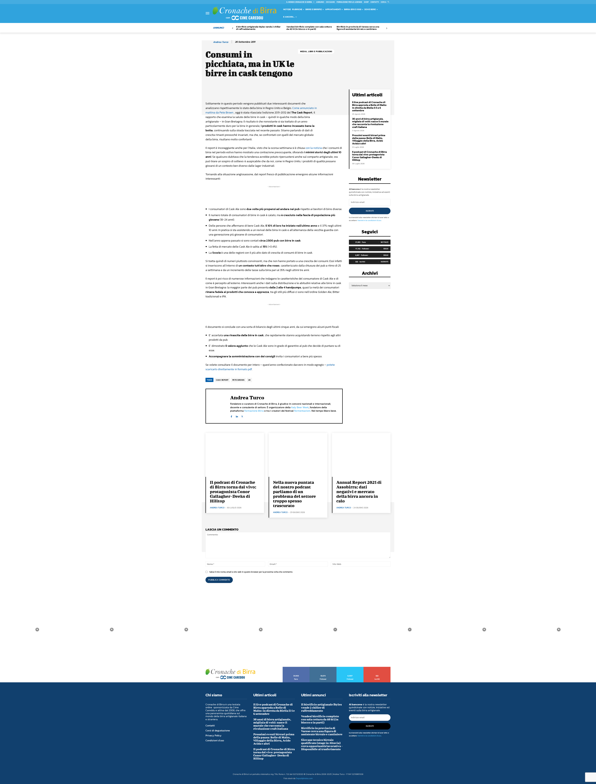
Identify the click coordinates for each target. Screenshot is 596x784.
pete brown (238, 380)
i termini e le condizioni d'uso (369, 220)
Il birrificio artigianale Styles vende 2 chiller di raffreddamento (258, 28)
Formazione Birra (254, 411)
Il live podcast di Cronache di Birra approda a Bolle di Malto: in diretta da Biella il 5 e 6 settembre (369, 106)
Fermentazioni (302, 411)
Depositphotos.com (304, 778)
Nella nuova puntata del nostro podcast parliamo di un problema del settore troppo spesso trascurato (294, 494)
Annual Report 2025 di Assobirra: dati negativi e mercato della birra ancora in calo (359, 491)
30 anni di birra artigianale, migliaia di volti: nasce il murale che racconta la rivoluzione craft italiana (370, 123)
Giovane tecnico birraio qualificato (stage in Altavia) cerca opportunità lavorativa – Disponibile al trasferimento (322, 744)
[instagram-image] (37, 629)
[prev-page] (233, 28)
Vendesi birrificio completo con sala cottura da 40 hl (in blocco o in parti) (309, 28)
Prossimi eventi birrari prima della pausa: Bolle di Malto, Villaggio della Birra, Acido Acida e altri (368, 139)
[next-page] (386, 28)
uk (249, 380)
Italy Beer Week (300, 407)
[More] (311, 92)
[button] (386, 2)
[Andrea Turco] (209, 42)
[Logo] (244, 13)
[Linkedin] (237, 416)
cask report (222, 380)
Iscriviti (370, 210)
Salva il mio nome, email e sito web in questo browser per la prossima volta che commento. (251, 571)
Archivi (370, 274)
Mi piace (384, 242)
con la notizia (313, 148)
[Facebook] (231, 416)
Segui (385, 248)
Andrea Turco (220, 42)
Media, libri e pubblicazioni (316, 51)
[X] (242, 416)
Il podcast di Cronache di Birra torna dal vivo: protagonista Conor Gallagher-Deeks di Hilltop (369, 156)
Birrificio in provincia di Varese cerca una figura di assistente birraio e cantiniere (358, 28)
